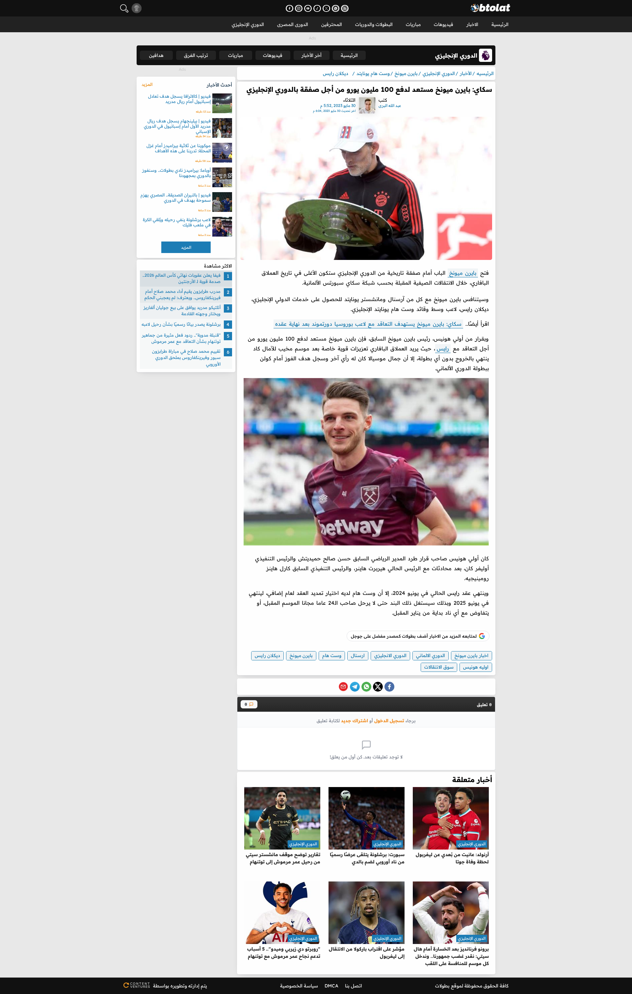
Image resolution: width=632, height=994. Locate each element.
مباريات (413, 24)
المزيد (147, 84)
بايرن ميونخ (462, 272)
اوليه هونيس (475, 667)
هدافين (156, 55)
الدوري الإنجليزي (248, 24)
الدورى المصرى (292, 24)
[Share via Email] (343, 687)
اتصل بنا (353, 986)
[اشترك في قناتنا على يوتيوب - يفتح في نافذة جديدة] (308, 8)
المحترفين (331, 24)
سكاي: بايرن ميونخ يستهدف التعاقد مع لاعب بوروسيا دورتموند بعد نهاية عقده (368, 323)
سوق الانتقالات (439, 667)
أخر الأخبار (312, 55)
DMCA (331, 986)
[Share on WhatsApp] (366, 687)
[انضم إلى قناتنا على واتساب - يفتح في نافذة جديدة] (335, 8)
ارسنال (358, 655)
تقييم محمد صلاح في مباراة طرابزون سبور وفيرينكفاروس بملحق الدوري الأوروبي (186, 357)
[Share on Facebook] (389, 687)
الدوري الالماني (430, 655)
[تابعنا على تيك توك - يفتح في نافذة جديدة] (317, 8)
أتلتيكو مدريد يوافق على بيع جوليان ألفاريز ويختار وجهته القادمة (182, 311)
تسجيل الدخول (389, 720)
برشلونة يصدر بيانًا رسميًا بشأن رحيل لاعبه (181, 324)
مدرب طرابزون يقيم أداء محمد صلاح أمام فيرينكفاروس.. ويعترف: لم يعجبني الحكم (183, 294)
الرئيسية (500, 24)
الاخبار (472, 24)
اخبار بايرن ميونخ (471, 655)
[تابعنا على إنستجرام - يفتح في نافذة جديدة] (299, 8)
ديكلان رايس (267, 655)
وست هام (331, 655)
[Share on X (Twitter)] (378, 687)
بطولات (442, 986)
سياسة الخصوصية (299, 986)
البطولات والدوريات (374, 24)
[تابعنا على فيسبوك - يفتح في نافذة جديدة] (289, 8)
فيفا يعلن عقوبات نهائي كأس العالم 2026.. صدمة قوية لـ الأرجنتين (182, 278)
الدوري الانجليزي (390, 655)
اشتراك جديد (354, 720)
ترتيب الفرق (196, 55)
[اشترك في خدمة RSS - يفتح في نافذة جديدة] (345, 8)
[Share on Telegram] (355, 687)
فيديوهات (443, 24)
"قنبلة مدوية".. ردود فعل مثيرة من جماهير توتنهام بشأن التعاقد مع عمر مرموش (181, 338)
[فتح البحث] (124, 8)
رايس (443, 348)
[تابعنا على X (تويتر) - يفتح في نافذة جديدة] (326, 8)
